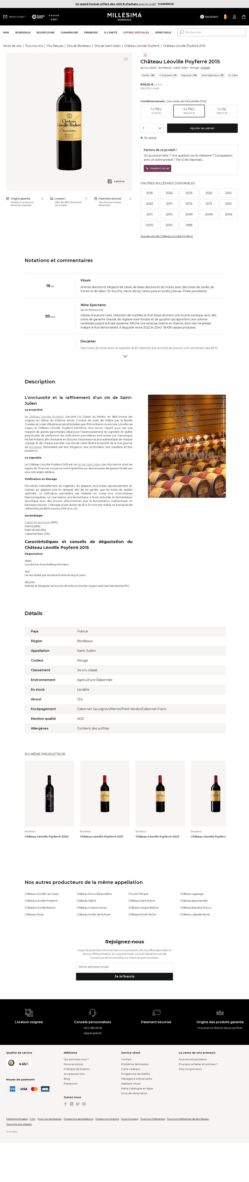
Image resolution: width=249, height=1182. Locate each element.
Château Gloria (34, 914)
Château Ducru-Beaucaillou (94, 893)
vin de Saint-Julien (89, 464)
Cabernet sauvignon (37, 522)
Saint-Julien (181, 67)
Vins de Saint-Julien (107, 46)
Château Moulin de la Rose (93, 914)
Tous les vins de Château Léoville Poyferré (166, 236)
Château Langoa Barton (143, 907)
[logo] (125, 17)
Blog (67, 1078)
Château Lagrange (192, 893)
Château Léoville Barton (40, 907)
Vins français (55, 46)
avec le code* (115, 3)
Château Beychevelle (194, 900)
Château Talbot (86, 900)
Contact (126, 1059)
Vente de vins (12, 46)
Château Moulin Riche (142, 914)
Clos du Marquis (138, 893)
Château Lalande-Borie (195, 914)
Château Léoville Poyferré (142, 46)
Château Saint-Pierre (141, 900)
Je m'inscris (124, 976)
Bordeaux (165, 67)
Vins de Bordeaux (79, 46)
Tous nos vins (34, 46)
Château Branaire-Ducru (195, 907)
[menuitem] (6, 32)
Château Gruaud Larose (92, 907)
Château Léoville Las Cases (42, 893)
